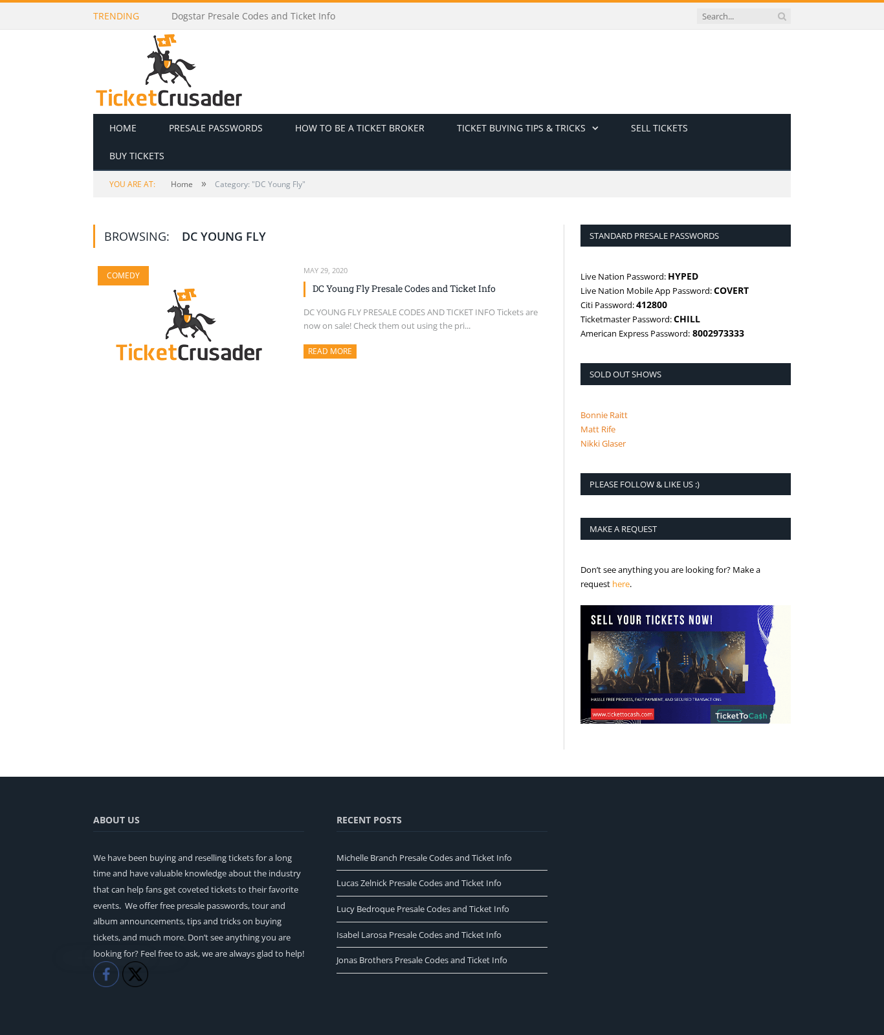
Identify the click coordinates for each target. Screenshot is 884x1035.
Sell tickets (659, 128)
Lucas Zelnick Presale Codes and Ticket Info (419, 883)
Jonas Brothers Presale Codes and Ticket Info (422, 960)
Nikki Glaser (603, 443)
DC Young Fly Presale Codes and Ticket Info (404, 288)
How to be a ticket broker (360, 128)
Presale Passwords (216, 128)
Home (123, 128)
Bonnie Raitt (604, 415)
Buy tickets (136, 156)
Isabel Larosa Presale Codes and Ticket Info (419, 934)
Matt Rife (597, 429)
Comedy (123, 275)
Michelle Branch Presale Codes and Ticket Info (424, 857)
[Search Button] (782, 16)
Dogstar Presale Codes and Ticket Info (253, 16)
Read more (332, 351)
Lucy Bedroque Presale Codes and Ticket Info (423, 909)
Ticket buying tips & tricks (521, 128)
